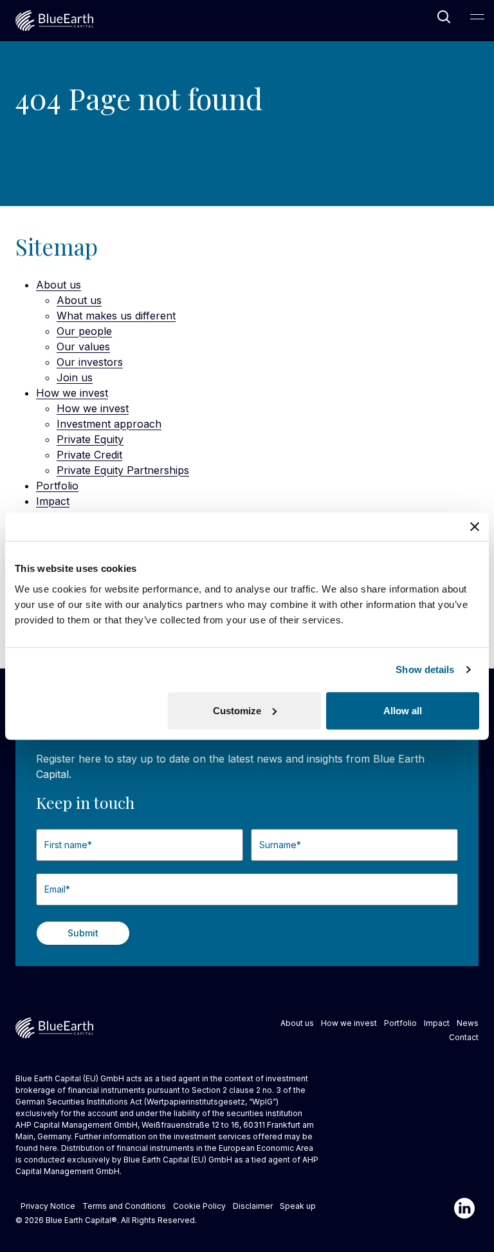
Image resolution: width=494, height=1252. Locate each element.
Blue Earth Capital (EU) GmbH (178, 1159)
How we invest (72, 392)
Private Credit (89, 454)
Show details (425, 669)
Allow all (402, 710)
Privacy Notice (48, 1206)
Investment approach (109, 423)
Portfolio (57, 485)
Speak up (298, 1206)
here (48, 1148)
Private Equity (90, 439)
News (468, 1023)
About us (58, 284)
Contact (464, 1037)
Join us (75, 377)
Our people (84, 331)
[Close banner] (474, 526)
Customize (237, 710)
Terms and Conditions (124, 1206)
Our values (83, 346)
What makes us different (116, 315)
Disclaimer (253, 1206)
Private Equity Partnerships (123, 470)
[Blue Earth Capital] (54, 20)
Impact (52, 501)
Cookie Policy (199, 1206)
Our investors (90, 362)
